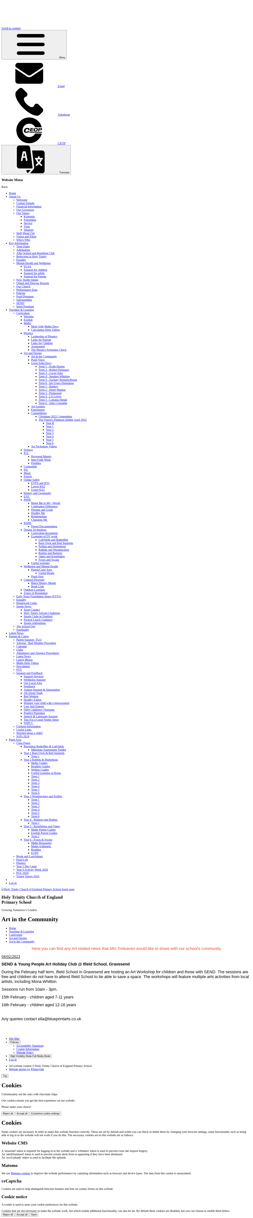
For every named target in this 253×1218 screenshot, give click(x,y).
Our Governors (25, 209)
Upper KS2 (38, 489)
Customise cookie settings (45, 1113)
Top (5, 1076)
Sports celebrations (35, 623)
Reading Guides (40, 766)
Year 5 (50, 439)
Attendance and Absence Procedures (37, 653)
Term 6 (35, 793)
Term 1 (35, 756)
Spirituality (22, 629)
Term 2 (35, 779)
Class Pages (23, 743)
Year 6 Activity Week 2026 (32, 869)
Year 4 (50, 436)
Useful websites (40, 563)
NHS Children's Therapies (39, 709)
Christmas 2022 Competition (55, 416)
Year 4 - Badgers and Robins (40, 819)
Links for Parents (41, 339)
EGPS (35, 853)
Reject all (8, 1113)
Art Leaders (38, 406)
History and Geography (37, 493)
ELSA (27, 266)
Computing (30, 466)
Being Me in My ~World (45, 503)
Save (34, 1214)
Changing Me (39, 519)
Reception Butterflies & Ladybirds (44, 746)
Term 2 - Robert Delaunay (54, 369)
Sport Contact (32, 609)
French (28, 476)
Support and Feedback (29, 673)
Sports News (23, 606)
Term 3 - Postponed (50, 393)
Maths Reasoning (41, 843)
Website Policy (25, 1052)
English (28, 319)
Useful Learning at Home (46, 773)
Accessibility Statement (30, 1045)
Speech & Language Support (41, 716)
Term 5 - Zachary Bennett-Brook (58, 379)
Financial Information (28, 206)
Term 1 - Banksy (48, 386)
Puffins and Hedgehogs (52, 546)
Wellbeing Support (35, 679)
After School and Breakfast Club (35, 253)
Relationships (39, 516)
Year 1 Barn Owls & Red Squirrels (44, 753)
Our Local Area (33, 683)
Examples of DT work (44, 536)
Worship (29, 316)
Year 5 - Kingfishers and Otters (42, 826)
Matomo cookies (20, 1173)
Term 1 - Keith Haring (52, 366)
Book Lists (37, 586)
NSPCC (28, 723)
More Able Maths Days (45, 326)
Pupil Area (37, 576)
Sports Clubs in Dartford (38, 616)
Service (28, 223)
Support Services (34, 676)
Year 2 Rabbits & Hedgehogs (41, 759)
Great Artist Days (41, 363)
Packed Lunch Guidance (38, 619)
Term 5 (35, 789)
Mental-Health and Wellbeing (33, 263)
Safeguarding (24, 299)
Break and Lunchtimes (29, 856)
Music (27, 473)
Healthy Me (38, 513)
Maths (27, 323)
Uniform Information (28, 726)
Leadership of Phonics (44, 336)
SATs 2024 (22, 736)
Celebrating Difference (44, 506)
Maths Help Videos (27, 663)
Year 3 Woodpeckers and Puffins (43, 796)
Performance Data (26, 289)
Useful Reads (46, 573)
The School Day (26, 626)
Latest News (16, 633)
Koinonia (29, 216)
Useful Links (23, 729)
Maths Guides (39, 763)
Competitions (39, 413)
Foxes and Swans (49, 559)
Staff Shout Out (25, 233)
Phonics (28, 333)
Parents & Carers (19, 636)
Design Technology (35, 529)
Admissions (23, 249)
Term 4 (35, 786)
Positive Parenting (34, 713)
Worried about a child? (29, 733)
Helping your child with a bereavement (46, 703)
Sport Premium (25, 306)
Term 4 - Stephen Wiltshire (54, 376)
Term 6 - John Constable (53, 403)
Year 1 (50, 426)
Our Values (22, 213)
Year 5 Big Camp (26, 866)
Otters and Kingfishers (52, 556)
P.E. (26, 469)
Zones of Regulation (36, 593)
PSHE (27, 499)
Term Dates (23, 246)
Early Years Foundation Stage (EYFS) (38, 596)
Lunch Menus (24, 659)
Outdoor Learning (34, 589)
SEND (20, 303)
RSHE (27, 523)
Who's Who (23, 239)
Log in (13, 883)
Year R (50, 423)
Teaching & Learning (21, 309)
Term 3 (35, 783)
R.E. (26, 453)
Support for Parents (35, 276)
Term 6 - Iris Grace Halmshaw (56, 383)
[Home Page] (37, 889)
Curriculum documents (44, 533)
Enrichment (38, 409)
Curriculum (23, 313)
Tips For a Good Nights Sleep (41, 719)
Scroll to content (11, 28)
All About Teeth (33, 693)
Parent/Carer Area (41, 569)
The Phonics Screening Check (48, 349)
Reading (36, 849)
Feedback (29, 686)
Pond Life (22, 859)
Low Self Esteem (34, 706)
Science (28, 449)
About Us (14, 196)
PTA (19, 669)
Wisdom (28, 229)
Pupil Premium (25, 296)
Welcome (21, 199)
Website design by (26, 1069)
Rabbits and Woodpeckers (54, 549)
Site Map (14, 1038)
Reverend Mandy (41, 456)
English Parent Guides (44, 833)
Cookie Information (27, 1049)
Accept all (22, 1113)
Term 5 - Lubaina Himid (53, 399)
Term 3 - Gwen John (51, 373)
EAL (27, 496)
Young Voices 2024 (27, 876)
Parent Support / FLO (29, 639)
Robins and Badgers (50, 553)
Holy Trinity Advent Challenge (42, 613)
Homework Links (26, 603)
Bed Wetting (31, 696)
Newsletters (23, 666)
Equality (21, 259)
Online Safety (32, 479)
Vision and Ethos (26, 236)
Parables (36, 463)
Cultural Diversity (34, 579)
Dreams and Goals (42, 509)
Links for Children (42, 343)
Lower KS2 (38, 486)
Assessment (38, 346)
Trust (27, 226)
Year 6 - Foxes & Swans (38, 839)
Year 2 (50, 429)
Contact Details (25, 203)
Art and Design (33, 353)
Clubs (19, 649)
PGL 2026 (22, 873)
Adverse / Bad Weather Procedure (36, 643)
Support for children (35, 269)
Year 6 (50, 443)
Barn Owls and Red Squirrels (56, 543)
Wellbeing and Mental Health (41, 566)
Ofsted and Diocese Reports (32, 283)
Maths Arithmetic (41, 846)
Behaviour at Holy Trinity (31, 256)
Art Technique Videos (44, 446)
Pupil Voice (38, 359)
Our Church (23, 286)
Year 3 (50, 433)
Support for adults (34, 273)
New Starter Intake (27, 279)
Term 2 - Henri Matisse (52, 389)
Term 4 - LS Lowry (50, 396)
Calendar (21, 646)
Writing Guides (40, 769)
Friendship (30, 219)
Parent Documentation (44, 526)
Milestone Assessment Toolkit (48, 749)
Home (12, 193)
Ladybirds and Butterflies (53, 539)
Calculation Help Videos (45, 329)
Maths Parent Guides (43, 829)
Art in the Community (44, 356)
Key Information (18, 243)
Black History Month (43, 583)
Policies (20, 293)
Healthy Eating (32, 699)
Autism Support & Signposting (42, 689)
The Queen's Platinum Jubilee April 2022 (63, 419)
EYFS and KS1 (40, 483)
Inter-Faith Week (41, 459)
